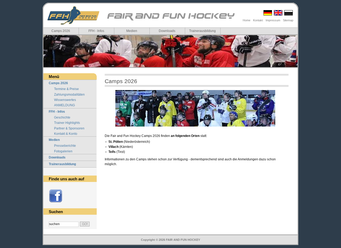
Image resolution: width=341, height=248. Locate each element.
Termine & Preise (66, 89)
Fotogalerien (63, 151)
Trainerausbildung (202, 31)
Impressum (273, 20)
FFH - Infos (96, 31)
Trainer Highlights (67, 123)
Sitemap (288, 20)
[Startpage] (170, 20)
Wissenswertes (65, 100)
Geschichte (62, 117)
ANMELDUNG (64, 105)
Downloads (167, 31)
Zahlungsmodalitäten (69, 94)
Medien (131, 31)
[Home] (73, 15)
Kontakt (258, 20)
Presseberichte (65, 146)
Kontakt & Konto (65, 134)
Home (246, 20)
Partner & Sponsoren (69, 128)
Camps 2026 (60, 31)
